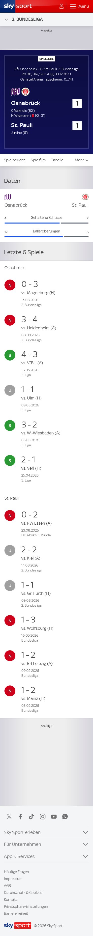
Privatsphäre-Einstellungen (26, 906)
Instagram (42, 816)
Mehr (79, 160)
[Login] (61, 6)
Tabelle (57, 160)
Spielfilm (38, 160)
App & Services (19, 856)
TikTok (31, 816)
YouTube (54, 816)
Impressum (13, 879)
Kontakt (10, 899)
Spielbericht (14, 160)
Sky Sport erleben (22, 832)
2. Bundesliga (27, 19)
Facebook (20, 816)
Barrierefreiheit (16, 913)
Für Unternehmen (22, 844)
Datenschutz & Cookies (23, 892)
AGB (7, 885)
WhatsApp (65, 816)
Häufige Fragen (16, 872)
